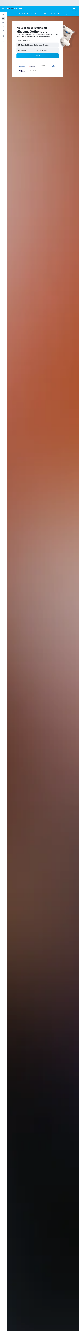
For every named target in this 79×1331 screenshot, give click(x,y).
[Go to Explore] (3, 31)
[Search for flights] (3, 14)
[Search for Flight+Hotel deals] (3, 26)
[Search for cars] (3, 22)
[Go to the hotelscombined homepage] (14, 8)
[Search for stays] (3, 18)
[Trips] (3, 36)
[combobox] (23, 40)
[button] (3, 8)
